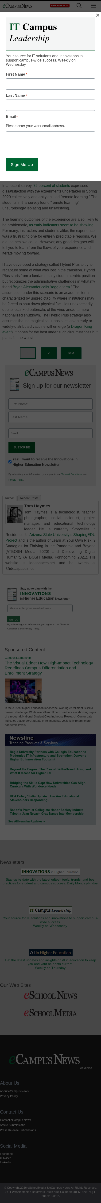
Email (12, 117)
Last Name (16, 95)
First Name (16, 74)
